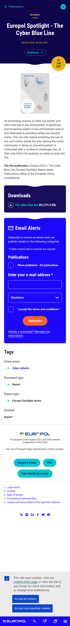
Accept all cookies (26, 598)
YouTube (48, 514)
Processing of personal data (22, 498)
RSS (21, 514)
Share (63, 6)
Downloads (33, 52)
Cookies (11, 491)
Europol (14, 621)
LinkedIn (32, 514)
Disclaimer (17, 297)
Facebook (37, 514)
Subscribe (35, 321)
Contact (45, 621)
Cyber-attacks (20, 368)
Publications (15, 6)
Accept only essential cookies (32, 608)
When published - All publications (38, 265)
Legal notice (13, 487)
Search (34, 621)
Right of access (15, 494)
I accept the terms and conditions (39, 309)
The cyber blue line (26, 205)
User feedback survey (35, 473)
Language (55, 621)
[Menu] (65, 621)
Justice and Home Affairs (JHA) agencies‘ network (33, 502)
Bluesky (43, 514)
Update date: (28, 42)
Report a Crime (27, 462)
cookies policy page (26, 581)
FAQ (49, 462)
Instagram (27, 514)
